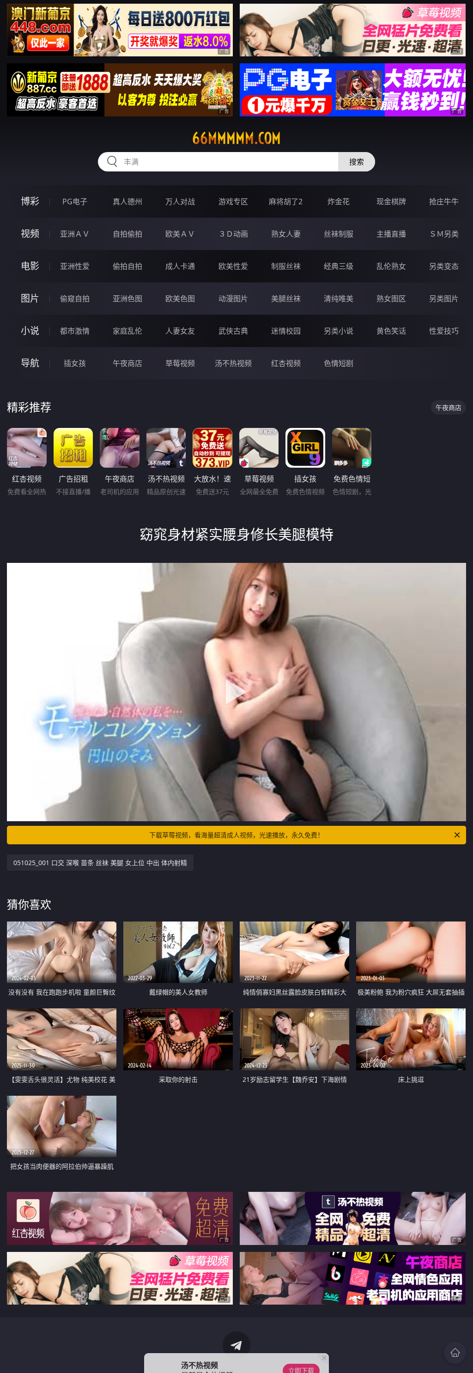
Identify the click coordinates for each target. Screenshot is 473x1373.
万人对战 (180, 201)
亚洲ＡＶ (75, 234)
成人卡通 (180, 266)
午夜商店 (127, 363)
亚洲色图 (127, 298)
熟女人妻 (286, 234)
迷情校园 (286, 331)
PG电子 (74, 201)
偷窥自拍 (75, 298)
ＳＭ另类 (444, 234)
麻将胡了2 (286, 201)
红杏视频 (286, 363)
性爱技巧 (444, 331)
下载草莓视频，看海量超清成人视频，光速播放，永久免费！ (236, 834)
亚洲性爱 (75, 266)
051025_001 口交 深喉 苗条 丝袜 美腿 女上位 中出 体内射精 (100, 862)
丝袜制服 (338, 234)
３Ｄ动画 (233, 234)
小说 (30, 330)
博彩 (30, 201)
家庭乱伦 (127, 331)
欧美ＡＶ (180, 234)
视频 (30, 233)
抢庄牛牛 (444, 201)
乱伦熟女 (391, 266)
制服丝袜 (286, 266)
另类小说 (338, 331)
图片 (30, 298)
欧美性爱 (233, 266)
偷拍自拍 (127, 266)
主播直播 (391, 234)
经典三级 (338, 266)
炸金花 (338, 201)
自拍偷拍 (127, 234)
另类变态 (444, 266)
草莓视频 (180, 363)
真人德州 (127, 201)
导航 (30, 363)
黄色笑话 (391, 331)
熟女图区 (391, 298)
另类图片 (444, 298)
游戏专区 (233, 201)
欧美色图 (180, 298)
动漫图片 (233, 298)
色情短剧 (338, 363)
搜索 (356, 162)
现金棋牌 (391, 201)
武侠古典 (233, 331)
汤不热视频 (233, 363)
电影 (30, 266)
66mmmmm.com (236, 138)
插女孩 (75, 363)
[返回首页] (455, 1353)
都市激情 (75, 331)
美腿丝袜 (286, 298)
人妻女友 (180, 331)
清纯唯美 (338, 298)
